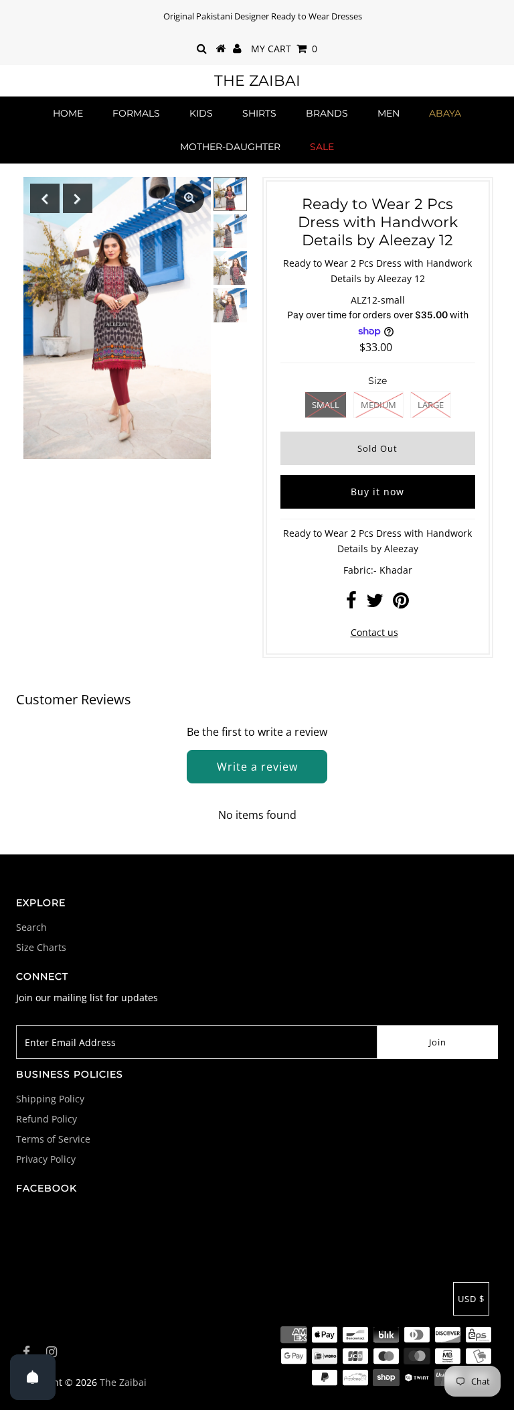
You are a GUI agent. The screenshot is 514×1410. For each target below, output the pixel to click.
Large (431, 405)
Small (325, 405)
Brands (327, 113)
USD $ (471, 1299)
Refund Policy (46, 1118)
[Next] (77, 198)
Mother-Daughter (230, 147)
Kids (201, 113)
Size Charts (41, 947)
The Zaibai (257, 81)
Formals (136, 113)
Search (31, 927)
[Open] (33, 1377)
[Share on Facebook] (351, 603)
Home (68, 113)
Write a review (257, 766)
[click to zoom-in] (189, 198)
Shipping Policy (50, 1098)
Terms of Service (53, 1139)
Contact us (374, 632)
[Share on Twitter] (374, 603)
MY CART (284, 48)
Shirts (259, 113)
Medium (378, 405)
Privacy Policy (46, 1159)
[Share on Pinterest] (401, 603)
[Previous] (45, 198)
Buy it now (377, 491)
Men (388, 113)
